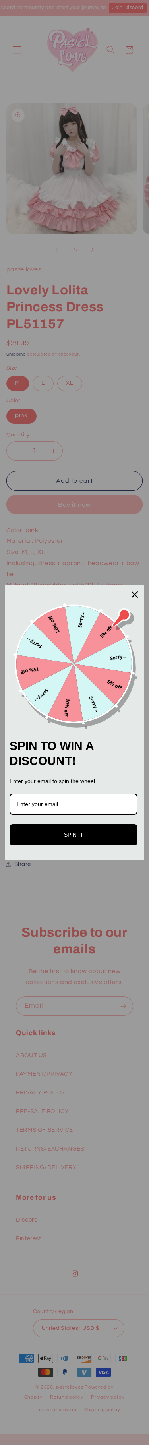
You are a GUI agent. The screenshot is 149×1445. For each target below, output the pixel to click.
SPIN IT (73, 834)
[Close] (134, 594)
